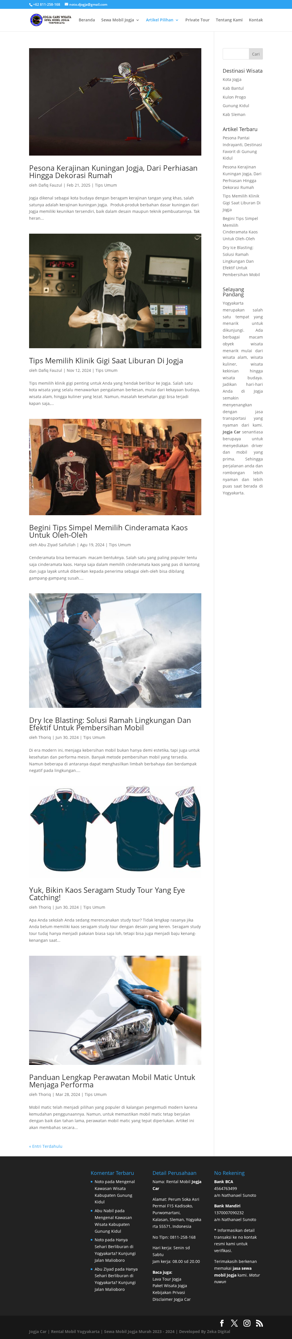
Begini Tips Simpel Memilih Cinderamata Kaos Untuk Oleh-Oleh (108, 531)
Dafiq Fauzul (50, 185)
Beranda (87, 20)
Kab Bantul (233, 88)
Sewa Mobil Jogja (117, 20)
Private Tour (197, 20)
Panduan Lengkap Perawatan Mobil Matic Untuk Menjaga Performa (112, 1081)
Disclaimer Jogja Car (172, 1299)
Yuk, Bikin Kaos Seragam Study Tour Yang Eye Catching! (107, 893)
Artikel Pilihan (159, 20)
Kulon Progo (234, 97)
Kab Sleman (234, 114)
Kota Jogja (232, 79)
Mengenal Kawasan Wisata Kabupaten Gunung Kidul (113, 1224)
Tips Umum (106, 185)
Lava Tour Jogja (167, 1279)
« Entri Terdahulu (45, 1146)
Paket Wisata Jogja (170, 1285)
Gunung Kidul (236, 105)
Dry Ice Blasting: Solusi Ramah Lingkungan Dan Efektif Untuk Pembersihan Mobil (110, 724)
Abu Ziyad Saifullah (57, 544)
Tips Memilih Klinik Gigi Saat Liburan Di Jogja (106, 360)
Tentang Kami (229, 20)
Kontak (256, 20)
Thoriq (44, 737)
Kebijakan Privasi (169, 1292)
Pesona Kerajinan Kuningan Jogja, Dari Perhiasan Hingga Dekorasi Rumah (113, 171)
